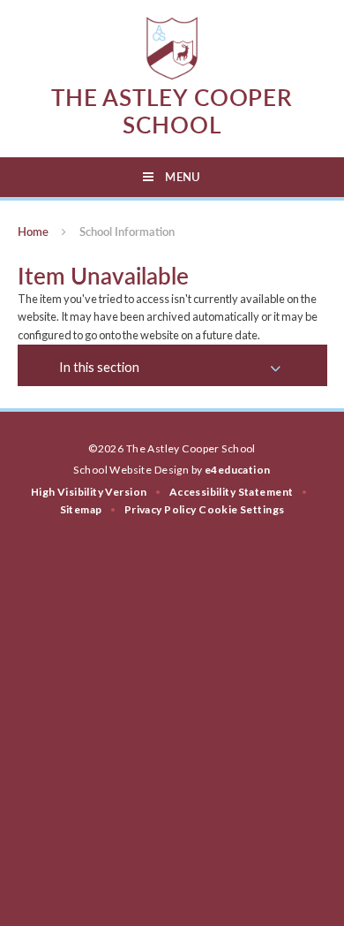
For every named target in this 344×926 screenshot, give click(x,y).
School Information (127, 231)
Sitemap (81, 509)
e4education (238, 469)
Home (33, 231)
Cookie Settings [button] (241, 509)
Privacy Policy (160, 509)
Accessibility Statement (231, 491)
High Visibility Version (89, 491)
